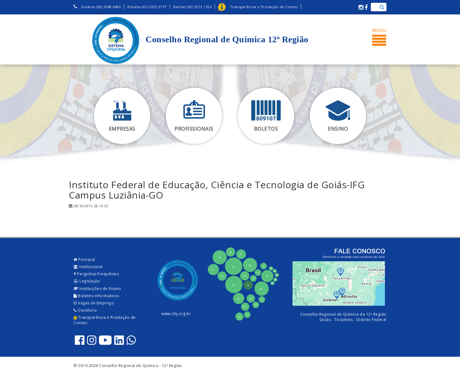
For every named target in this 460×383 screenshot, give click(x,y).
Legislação (89, 281)
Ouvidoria (87, 310)
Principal (86, 259)
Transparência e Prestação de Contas (105, 320)
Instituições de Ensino (100, 288)
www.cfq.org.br (176, 313)
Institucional (90, 266)
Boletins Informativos (98, 295)
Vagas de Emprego (95, 303)
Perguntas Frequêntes (97, 274)
